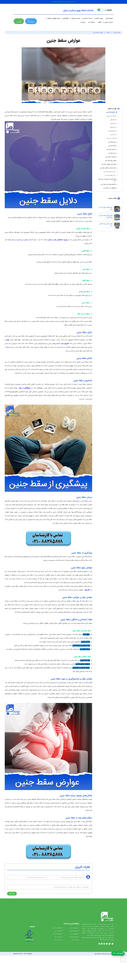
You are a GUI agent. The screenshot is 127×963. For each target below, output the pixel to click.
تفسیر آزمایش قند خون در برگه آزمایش (106, 216)
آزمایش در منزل (57, 940)
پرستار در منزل (58, 937)
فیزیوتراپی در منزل (57, 934)
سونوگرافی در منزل (57, 928)
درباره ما (83, 22)
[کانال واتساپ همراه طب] (109, 944)
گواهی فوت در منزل (73, 931)
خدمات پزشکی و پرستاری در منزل (22, 240)
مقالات (100, 22)
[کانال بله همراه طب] (102, 944)
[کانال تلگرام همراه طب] (107, 944)
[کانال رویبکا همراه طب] (104, 944)
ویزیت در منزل (74, 940)
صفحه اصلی (109, 18)
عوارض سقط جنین (98, 32)
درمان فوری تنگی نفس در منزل (106, 208)
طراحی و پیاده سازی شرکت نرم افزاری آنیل (104, 954)
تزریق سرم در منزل (74, 928)
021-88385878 (31, 21)
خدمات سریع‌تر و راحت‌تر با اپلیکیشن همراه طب (63, 2)
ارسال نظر (12, 894)
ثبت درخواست (19, 21)
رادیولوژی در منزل (74, 934)
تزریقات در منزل (57, 931)
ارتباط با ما (91, 22)
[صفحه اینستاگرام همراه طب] (112, 944)
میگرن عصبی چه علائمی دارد (106, 225)
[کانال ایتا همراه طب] (99, 944)
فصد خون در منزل (74, 937)
